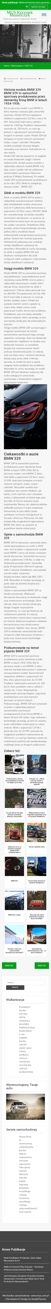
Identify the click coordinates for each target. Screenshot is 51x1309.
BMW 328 (9, 969)
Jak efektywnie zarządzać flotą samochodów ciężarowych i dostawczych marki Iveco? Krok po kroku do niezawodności (24, 1282)
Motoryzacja (8, 84)
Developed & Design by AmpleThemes (26, 1302)
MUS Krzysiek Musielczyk (20, 16)
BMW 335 (42, 969)
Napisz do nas (38, 10)
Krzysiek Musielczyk (29, 82)
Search (15, 990)
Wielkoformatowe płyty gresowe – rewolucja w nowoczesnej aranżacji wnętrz (23, 1271)
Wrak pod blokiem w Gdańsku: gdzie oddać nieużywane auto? (22, 1262)
